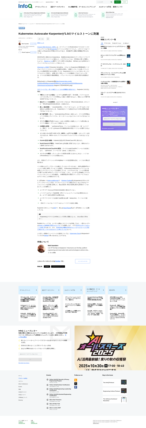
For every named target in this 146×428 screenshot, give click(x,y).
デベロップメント (41, 7)
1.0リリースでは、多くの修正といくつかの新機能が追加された (56, 89)
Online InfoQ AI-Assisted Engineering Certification (60, 395)
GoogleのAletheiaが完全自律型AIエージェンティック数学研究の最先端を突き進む (95, 298)
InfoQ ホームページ (23, 23)
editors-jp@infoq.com (34, 422)
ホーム (20, 375)
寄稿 (20, 389)
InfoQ (102, 77)
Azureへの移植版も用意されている (49, 225)
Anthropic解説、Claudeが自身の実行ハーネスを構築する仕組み (95, 305)
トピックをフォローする (82, 261)
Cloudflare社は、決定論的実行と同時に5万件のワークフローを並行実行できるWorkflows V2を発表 (50, 299)
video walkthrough (53, 180)
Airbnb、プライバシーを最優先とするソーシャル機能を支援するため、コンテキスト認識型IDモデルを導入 (50, 307)
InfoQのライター (23, 392)
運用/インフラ (118, 7)
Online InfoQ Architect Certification (60, 384)
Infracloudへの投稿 (43, 67)
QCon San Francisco (55, 399)
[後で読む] (48, 39)
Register (118, 1)
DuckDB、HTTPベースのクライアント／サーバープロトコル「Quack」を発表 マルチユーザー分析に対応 (95, 312)
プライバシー (96, 423)
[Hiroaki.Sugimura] (20, 52)
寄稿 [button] (57, 2)
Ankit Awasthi (104, 50)
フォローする (33, 43)
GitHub (46, 235)
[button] (114, 124)
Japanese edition (49, 2)
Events (20, 386)
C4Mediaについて (23, 397)
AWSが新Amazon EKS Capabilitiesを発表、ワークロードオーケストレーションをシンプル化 (117, 299)
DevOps (21, 27)
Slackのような (48, 61)
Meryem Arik (114, 85)
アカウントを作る (23, 378)
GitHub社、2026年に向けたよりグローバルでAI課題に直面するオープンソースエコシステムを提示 (28, 315)
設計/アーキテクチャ (58, 7)
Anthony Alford (105, 85)
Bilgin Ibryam (104, 59)
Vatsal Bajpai (67, 208)
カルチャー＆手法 (105, 7)
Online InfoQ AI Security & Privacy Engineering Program (59, 380)
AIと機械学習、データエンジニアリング (82, 7)
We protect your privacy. (108, 128)
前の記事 (115, 102)
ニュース (31, 23)
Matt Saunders (25, 43)
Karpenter (54, 49)
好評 (55, 208)
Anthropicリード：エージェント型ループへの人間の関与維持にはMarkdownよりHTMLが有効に (28, 307)
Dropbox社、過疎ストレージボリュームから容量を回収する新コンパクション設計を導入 (117, 307)
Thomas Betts (104, 68)
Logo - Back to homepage (25, 6)
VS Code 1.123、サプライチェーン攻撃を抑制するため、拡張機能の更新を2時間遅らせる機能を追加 (28, 299)
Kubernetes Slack (75, 233)
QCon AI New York (55, 403)
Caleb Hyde (104, 96)
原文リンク (40, 43)
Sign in (124, 1)
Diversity (21, 400)
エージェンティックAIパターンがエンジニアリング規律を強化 (73, 305)
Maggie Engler (113, 86)
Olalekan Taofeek (66, 180)
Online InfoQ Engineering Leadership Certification (60, 389)
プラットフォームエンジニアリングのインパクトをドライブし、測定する (73, 298)
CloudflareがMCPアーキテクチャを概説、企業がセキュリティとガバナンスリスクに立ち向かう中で (50, 315)
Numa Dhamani (104, 86)
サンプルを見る (114, 115)
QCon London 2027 (55, 407)
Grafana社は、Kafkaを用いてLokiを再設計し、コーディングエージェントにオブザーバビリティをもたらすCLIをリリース (117, 316)
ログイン (21, 381)
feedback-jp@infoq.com (22, 422)
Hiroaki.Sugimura (26, 52)
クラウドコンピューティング (58, 266)
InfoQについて (22, 394)
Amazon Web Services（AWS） (47, 47)
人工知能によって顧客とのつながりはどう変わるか (73, 311)
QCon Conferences (23, 384)
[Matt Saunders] (20, 44)
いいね (42, 38)
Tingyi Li (120, 86)
